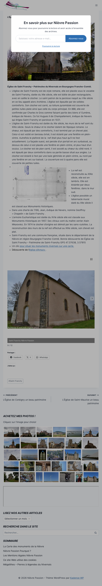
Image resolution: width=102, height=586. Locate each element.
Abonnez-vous (76, 38)
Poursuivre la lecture (51, 46)
